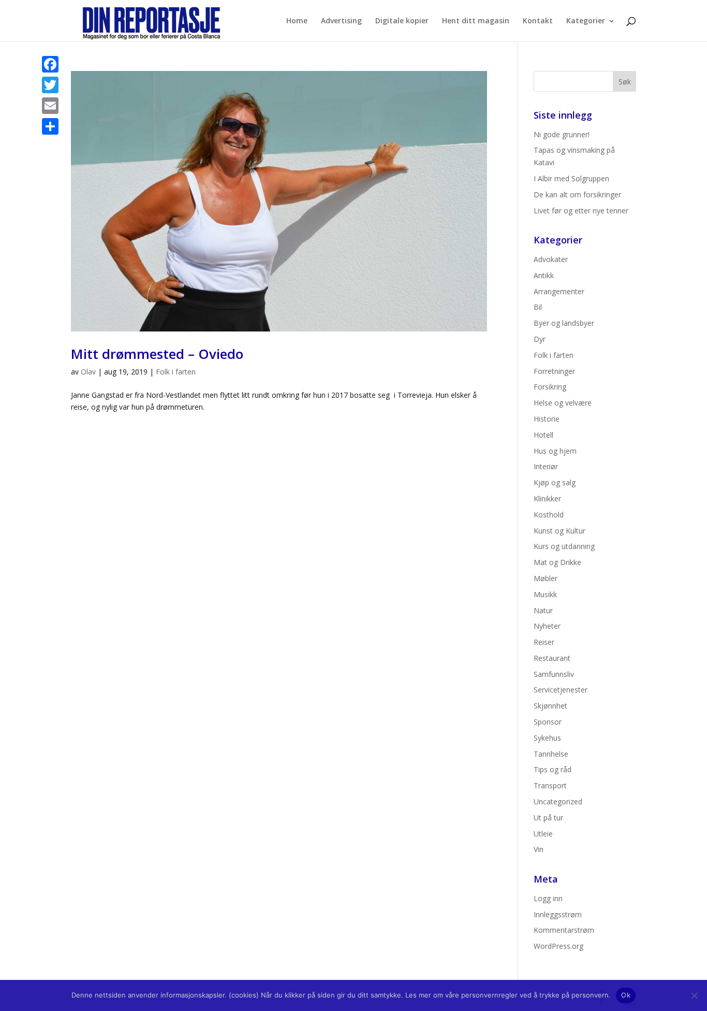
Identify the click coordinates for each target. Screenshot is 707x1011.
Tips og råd (552, 769)
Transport (550, 785)
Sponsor (548, 722)
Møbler (545, 578)
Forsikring (550, 387)
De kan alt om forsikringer (577, 194)
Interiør (546, 466)
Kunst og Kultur (559, 531)
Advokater (551, 259)
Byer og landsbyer (564, 323)
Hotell (543, 435)
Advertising (341, 21)
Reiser (544, 642)
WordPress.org (558, 946)
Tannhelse (551, 754)
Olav (88, 372)
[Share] (50, 126)
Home (296, 21)
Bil (538, 307)
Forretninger (554, 371)
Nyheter (547, 626)
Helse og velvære (563, 403)
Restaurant (552, 658)
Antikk (544, 275)
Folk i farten (176, 372)
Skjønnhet (550, 706)
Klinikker (547, 498)
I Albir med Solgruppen (571, 178)
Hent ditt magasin (475, 21)
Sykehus (547, 738)
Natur (543, 610)
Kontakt (538, 21)
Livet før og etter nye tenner (581, 210)
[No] (694, 995)
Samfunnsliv (554, 674)
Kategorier (585, 21)
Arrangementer (559, 291)
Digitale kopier (402, 21)
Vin (538, 849)
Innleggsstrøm (558, 914)
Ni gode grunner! (562, 134)
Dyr (540, 339)
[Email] (50, 105)
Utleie (543, 834)
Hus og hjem (555, 451)
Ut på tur (548, 817)
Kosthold (549, 514)
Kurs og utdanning (564, 546)
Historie (546, 419)
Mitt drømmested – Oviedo (157, 353)
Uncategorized (558, 801)
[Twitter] (50, 85)
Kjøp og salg (555, 482)
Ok (625, 995)
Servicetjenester (560, 690)
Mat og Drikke (557, 562)
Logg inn (548, 898)
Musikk (545, 594)
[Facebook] (50, 64)
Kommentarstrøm (564, 930)
